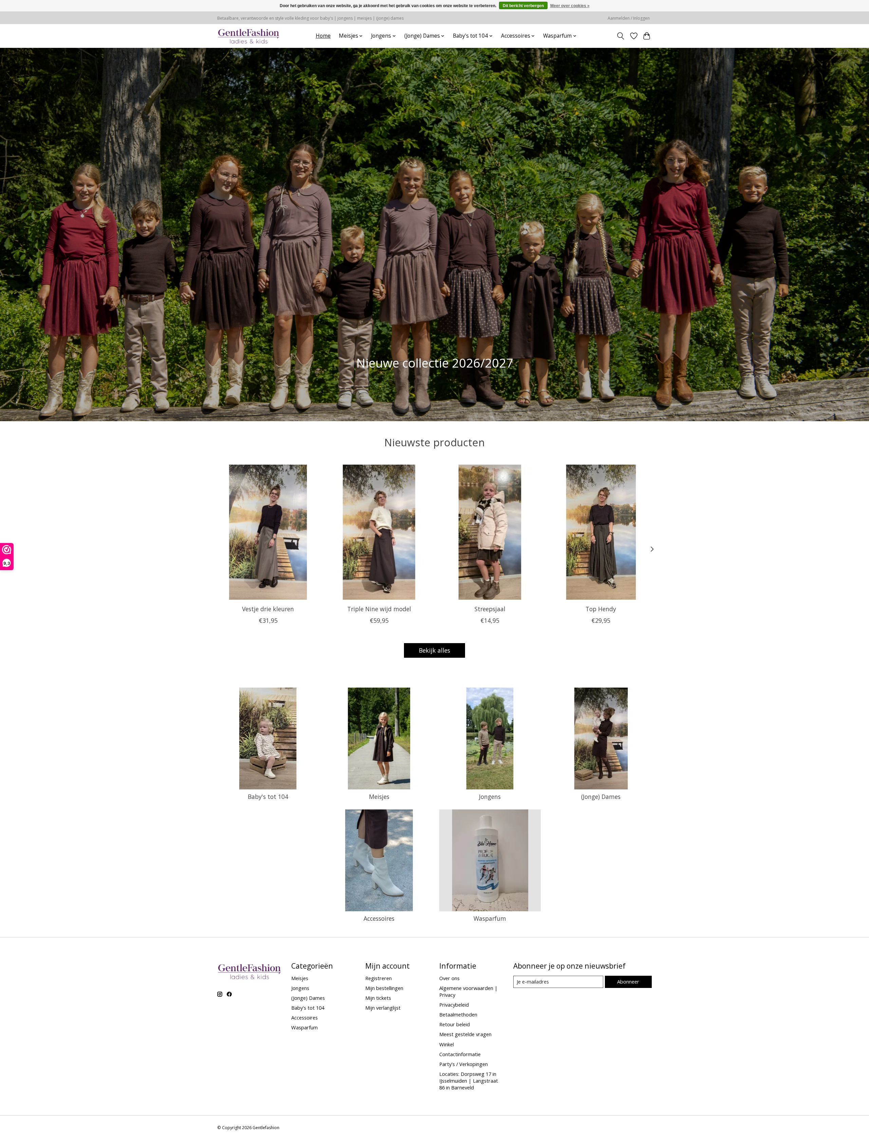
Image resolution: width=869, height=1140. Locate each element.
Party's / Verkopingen (463, 1064)
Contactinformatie (460, 1054)
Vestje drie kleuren (268, 609)
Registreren (378, 978)
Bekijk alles (434, 650)
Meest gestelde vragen (465, 1034)
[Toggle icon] (621, 36)
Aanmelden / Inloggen (629, 18)
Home (323, 35)
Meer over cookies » (570, 5)
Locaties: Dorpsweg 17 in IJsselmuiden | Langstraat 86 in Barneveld (468, 1080)
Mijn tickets (378, 997)
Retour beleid (454, 1024)
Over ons (449, 978)
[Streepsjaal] (490, 532)
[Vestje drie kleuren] (268, 532)
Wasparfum (490, 918)
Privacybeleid (454, 1004)
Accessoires (379, 918)
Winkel (446, 1044)
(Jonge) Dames (601, 796)
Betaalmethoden (458, 1014)
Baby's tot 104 (268, 796)
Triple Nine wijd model (379, 609)
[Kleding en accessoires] (248, 35)
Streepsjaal (490, 609)
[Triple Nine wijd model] (379, 532)
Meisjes (379, 796)
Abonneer (628, 981)
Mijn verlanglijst (383, 1007)
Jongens (490, 796)
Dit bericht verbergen (523, 5)
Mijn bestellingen (384, 988)
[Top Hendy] (601, 532)
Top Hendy (601, 609)
